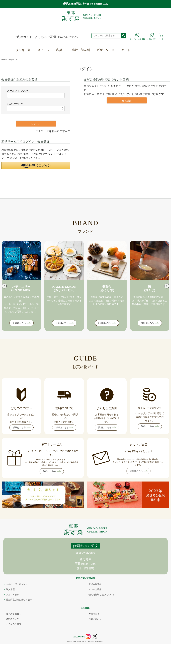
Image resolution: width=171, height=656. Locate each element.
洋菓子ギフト (131, 56)
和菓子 (60, 50)
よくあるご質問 (45, 37)
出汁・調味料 (81, 50)
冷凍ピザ (103, 56)
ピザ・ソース (106, 50)
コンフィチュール (50, 72)
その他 (42, 87)
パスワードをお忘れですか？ (53, 131)
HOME (4, 59)
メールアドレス (18, 90)
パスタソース (106, 64)
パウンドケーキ (48, 64)
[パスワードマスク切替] (62, 108)
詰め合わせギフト (134, 87)
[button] (35, 165)
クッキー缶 (23, 50)
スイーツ (44, 50)
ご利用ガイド (23, 37)
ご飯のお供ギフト (134, 80)
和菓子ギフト (131, 64)
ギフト (125, 50)
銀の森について (68, 37)
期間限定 (44, 80)
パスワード (15, 103)
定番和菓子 (64, 64)
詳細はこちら (19, 323)
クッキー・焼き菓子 (51, 56)
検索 (123, 35)
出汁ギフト (129, 72)
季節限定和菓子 (67, 56)
